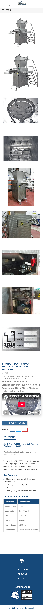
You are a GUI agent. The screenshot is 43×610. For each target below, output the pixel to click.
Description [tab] (10, 437)
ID (2, 373)
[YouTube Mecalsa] (21, 561)
